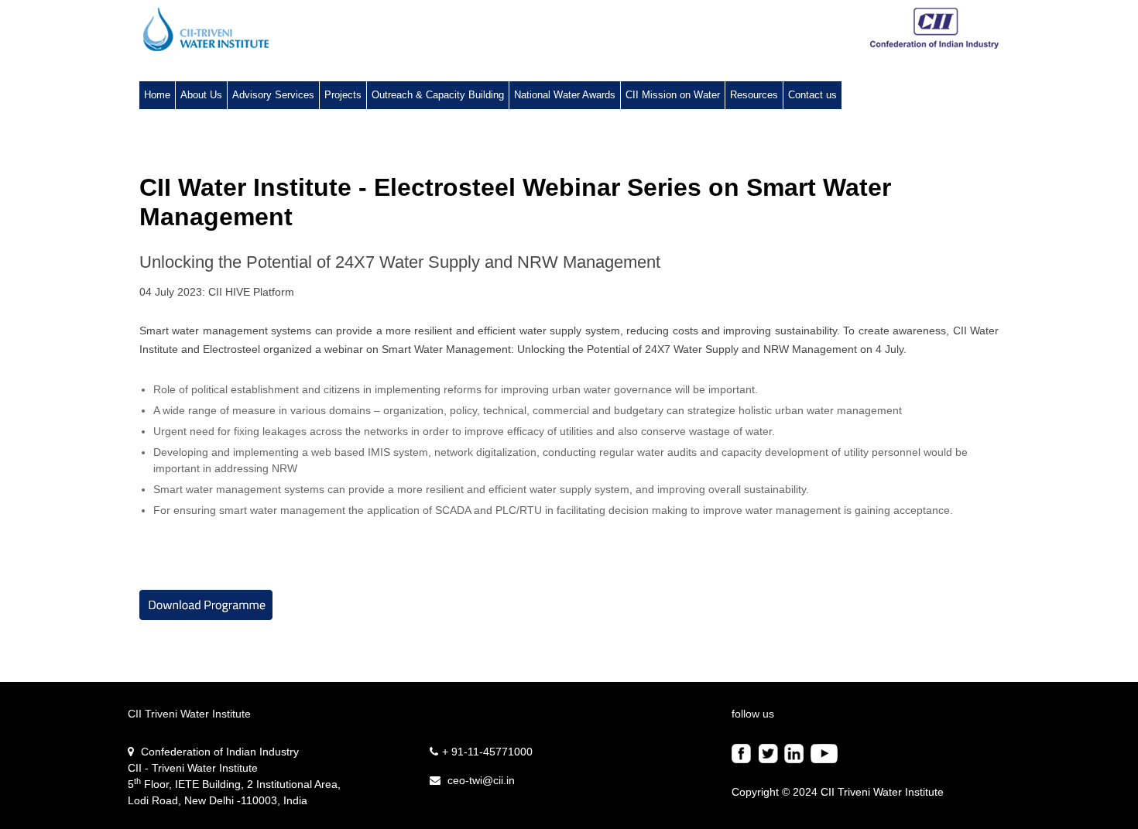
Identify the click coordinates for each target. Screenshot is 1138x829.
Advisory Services (273, 95)
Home (157, 95)
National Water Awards (564, 95)
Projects (343, 95)
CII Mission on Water (673, 95)
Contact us (812, 95)
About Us (201, 95)
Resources (754, 95)
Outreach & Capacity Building (438, 95)
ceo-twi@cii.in (479, 780)
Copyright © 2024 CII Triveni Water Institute (838, 792)
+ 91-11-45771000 (487, 751)
